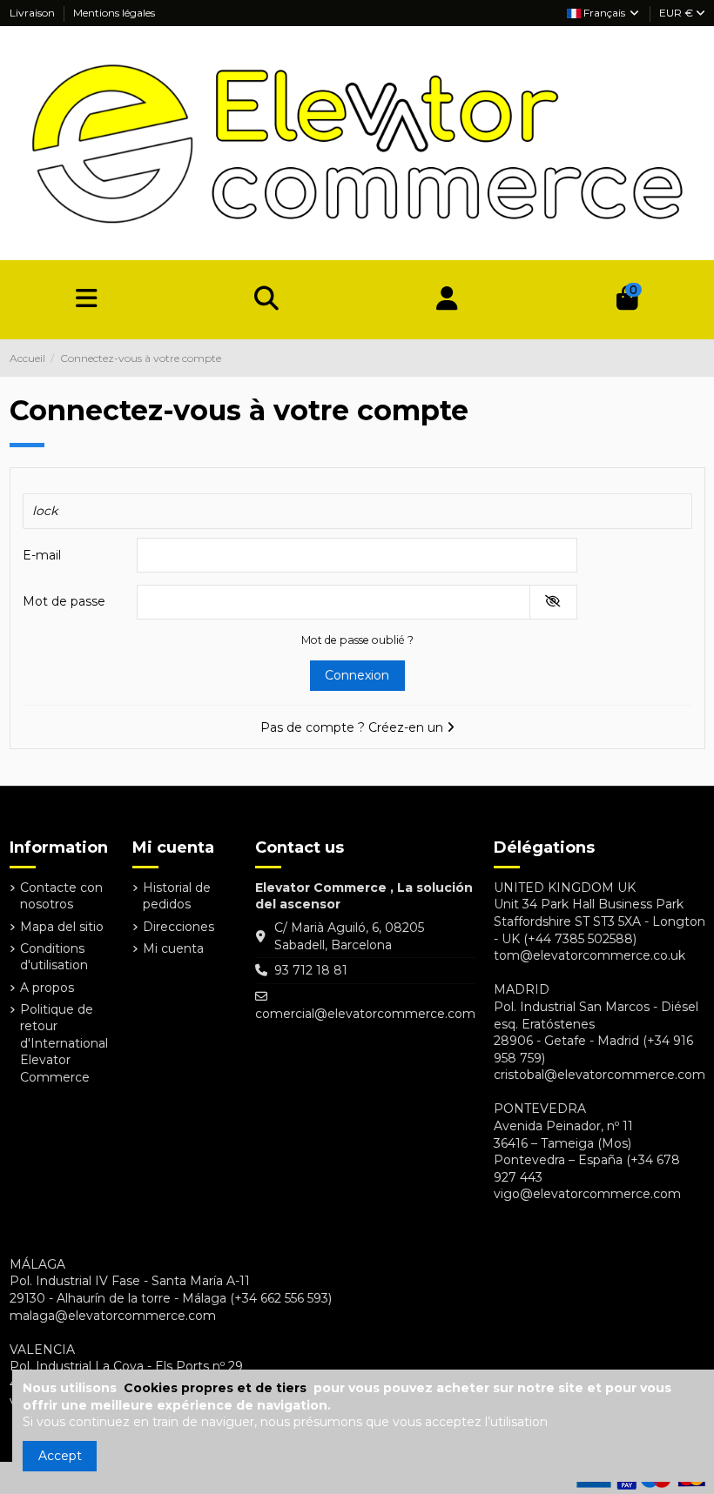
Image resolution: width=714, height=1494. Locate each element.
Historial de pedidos (177, 896)
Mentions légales (114, 12)
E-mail (42, 555)
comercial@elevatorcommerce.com (365, 1014)
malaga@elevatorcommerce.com (113, 1315)
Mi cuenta (173, 948)
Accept (60, 1456)
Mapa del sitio (62, 927)
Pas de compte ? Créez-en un (353, 727)
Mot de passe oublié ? (357, 640)
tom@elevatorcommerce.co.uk (589, 955)
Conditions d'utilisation (54, 957)
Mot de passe (64, 601)
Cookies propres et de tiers (217, 1388)
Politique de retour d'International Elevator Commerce (64, 1043)
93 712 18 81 (310, 970)
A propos (47, 987)
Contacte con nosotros (61, 896)
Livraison (33, 12)
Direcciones (178, 927)
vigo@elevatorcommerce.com (587, 1194)
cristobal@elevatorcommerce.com (599, 1074)
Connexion (357, 675)
